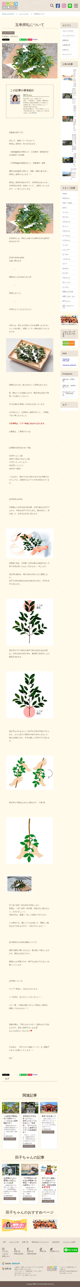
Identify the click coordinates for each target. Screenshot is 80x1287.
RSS (72, 343)
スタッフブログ (8, 32)
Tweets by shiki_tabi (65, 360)
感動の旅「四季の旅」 (68, 380)
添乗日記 (65, 40)
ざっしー (65, 226)
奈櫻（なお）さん (68, 296)
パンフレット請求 (69, 1242)
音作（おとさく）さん (68, 306)
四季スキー (6, 1256)
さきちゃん (66, 221)
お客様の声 (66, 45)
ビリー (64, 263)
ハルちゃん (66, 259)
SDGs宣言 (56, 1242)
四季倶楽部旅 (18, 1253)
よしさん (65, 287)
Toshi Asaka (67, 203)
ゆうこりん (66, 282)
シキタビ (5, 1251)
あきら (64, 207)
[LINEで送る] (23, 39)
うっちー (65, 212)
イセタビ (5, 1253)
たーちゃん (66, 235)
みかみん (65, 268)
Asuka (64, 193)
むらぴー (65, 273)
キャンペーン (67, 54)
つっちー (65, 245)
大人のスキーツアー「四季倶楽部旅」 (68, 393)
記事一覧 (25, 1242)
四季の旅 (17, 1251)
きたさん (65, 217)
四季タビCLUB (67, 292)
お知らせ (65, 50)
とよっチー (66, 249)
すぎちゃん (66, 231)
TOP (4, 1242)
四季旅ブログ (54, 1251)
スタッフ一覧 (14, 1242)
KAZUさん (66, 198)
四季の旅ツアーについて (40, 1242)
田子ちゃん (66, 301)
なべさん (65, 254)
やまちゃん (66, 278)
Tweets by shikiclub (69, 365)
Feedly (66, 343)
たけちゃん (66, 240)
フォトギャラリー (68, 36)
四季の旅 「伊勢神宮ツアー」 (68, 386)
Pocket (35, 39)
